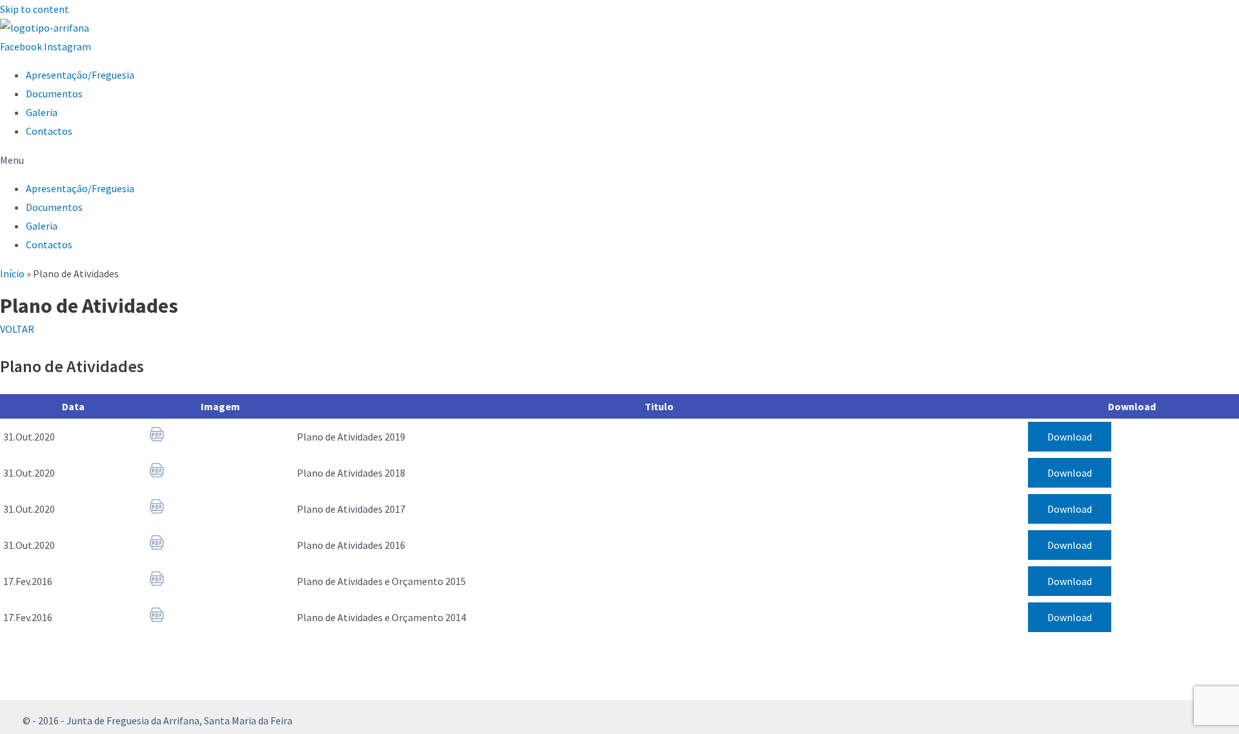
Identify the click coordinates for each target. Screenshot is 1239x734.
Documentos (54, 93)
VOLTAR (17, 328)
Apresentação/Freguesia (80, 74)
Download (1069, 436)
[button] (619, 160)
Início (12, 273)
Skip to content (34, 9)
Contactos (49, 130)
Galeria (41, 112)
